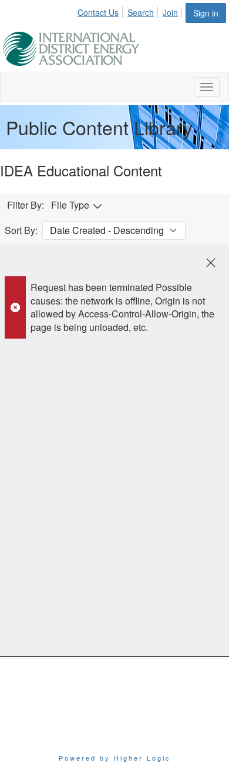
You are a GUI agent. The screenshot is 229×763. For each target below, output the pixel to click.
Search (140, 12)
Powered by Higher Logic (115, 757)
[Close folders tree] (211, 263)
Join (170, 12)
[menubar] (131, 10)
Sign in (205, 13)
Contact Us (98, 12)
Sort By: (21, 230)
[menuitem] (101, 10)
